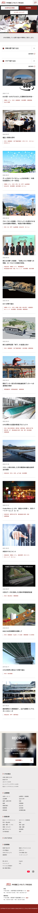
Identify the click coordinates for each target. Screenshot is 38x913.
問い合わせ (5, 861)
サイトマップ (6, 863)
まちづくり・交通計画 (24, 820)
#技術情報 (19, 309)
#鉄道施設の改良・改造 (9, 268)
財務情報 (21, 803)
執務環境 (5, 808)
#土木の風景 (7, 102)
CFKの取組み (6, 850)
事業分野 (6, 816)
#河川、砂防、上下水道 (15, 473)
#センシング (19, 268)
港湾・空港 (21, 824)
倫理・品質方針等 (7, 801)
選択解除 (30, 54)
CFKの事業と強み (23, 852)
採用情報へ (19, 760)
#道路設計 (17, 100)
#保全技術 (6, 266)
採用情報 (28, 8)
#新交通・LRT (7, 430)
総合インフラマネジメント (9, 820)
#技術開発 (23, 100)
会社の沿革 (21, 798)
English (21, 861)
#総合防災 (24, 307)
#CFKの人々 (7, 143)
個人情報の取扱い (7, 868)
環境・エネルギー (7, 827)
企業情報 (6, 793)
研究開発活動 (22, 810)
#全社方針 (6, 186)
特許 (20, 831)
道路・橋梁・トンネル (8, 824)
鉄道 (20, 822)
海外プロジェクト (7, 829)
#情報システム (7, 100)
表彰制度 (5, 810)
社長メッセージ (6, 796)
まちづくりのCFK (7, 782)
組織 (4, 803)
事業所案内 (5, 805)
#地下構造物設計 (17, 141)
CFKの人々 (21, 850)
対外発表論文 (6, 831)
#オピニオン (25, 141)
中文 (20, 863)
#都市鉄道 (22, 428)
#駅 (25, 430)
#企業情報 (27, 184)
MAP (28, 890)
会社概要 (5, 798)
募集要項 (5, 855)
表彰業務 (21, 829)
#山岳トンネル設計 (17, 634)
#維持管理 (20, 555)
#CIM (13, 100)
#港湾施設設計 (14, 389)
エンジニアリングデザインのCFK (10, 784)
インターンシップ (19, 12)
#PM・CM (17, 184)
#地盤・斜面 (18, 307)
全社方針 (21, 805)
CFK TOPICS (8, 838)
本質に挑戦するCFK (7, 777)
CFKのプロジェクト (7, 852)
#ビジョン (31, 141)
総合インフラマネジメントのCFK (10, 786)
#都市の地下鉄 (29, 428)
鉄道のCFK (5, 779)
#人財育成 (31, 634)
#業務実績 (29, 100)
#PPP (22, 184)
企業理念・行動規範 (24, 796)
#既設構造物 (21, 266)
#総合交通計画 (11, 428)
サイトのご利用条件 (7, 865)
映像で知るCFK (6, 848)
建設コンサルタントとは (25, 848)
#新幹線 (17, 428)
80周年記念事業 (9, 8)
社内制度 (21, 808)
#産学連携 (18, 186)
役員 (20, 801)
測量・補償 (21, 827)
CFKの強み (7, 774)
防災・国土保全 (6, 822)
